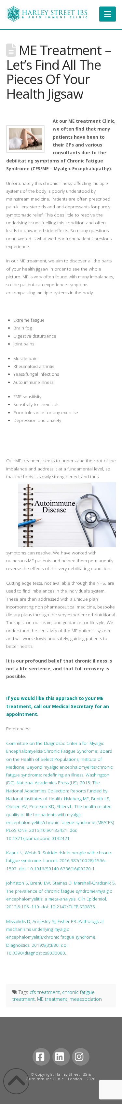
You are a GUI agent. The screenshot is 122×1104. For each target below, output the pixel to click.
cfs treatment (45, 992)
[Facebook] (41, 1057)
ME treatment (52, 999)
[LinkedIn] (61, 1057)
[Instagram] (80, 1057)
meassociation (86, 999)
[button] (107, 14)
